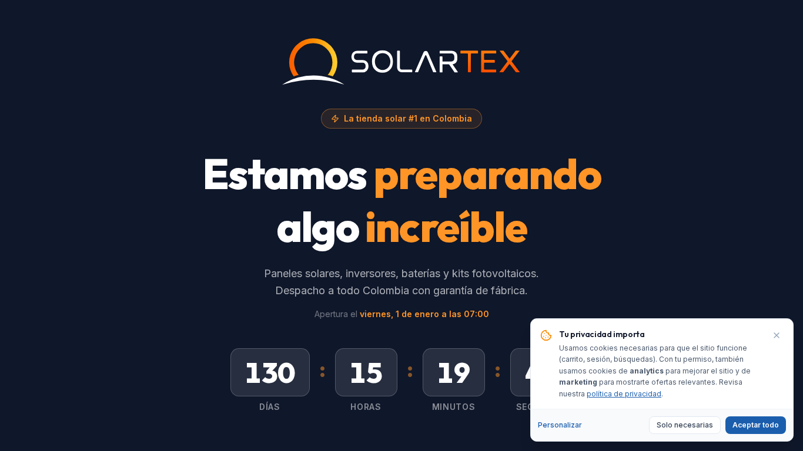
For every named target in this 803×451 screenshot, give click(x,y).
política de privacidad (624, 393)
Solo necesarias (685, 424)
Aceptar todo (755, 424)
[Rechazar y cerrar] (776, 335)
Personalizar (560, 424)
